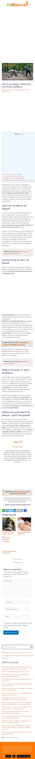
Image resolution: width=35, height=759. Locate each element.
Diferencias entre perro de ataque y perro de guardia (18, 180)
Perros (24, 89)
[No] (33, 751)
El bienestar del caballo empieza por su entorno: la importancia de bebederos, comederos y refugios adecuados (16, 727)
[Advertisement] (17, 42)
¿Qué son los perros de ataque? (12, 174)
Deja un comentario (7, 89)
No (14, 756)
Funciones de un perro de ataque (13, 176)
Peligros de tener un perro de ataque (14, 178)
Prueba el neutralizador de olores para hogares (15, 671)
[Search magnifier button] (31, 647)
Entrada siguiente (17, 562)
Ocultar (21, 134)
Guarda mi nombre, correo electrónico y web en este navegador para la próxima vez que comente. (17, 625)
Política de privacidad (23, 756)
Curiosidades (18, 89)
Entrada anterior (17, 559)
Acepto (8, 756)
